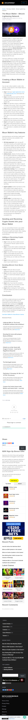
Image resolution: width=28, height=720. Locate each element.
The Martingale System (9, 362)
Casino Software (8, 667)
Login (24, 418)
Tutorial (5, 635)
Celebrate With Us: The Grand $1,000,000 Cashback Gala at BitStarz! (13, 323)
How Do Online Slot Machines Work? (11, 546)
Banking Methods (8, 669)
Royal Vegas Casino (14, 494)
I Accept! (5, 718)
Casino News (6, 626)
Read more (17, 329)
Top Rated (8, 483)
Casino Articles (7, 18)
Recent (20, 483)
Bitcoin (8, 400)
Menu (23, 2)
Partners (4, 714)
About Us (4, 711)
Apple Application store (18, 92)
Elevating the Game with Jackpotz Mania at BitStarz (12, 335)
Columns (5, 629)
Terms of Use (5, 700)
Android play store (12, 93)
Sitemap (4, 709)
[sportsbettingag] (13, 531)
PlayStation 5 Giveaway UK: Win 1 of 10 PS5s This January (13, 374)
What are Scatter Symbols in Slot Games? (12, 552)
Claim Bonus (14, 480)
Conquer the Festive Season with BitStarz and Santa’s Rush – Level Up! (13, 387)
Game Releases (7, 632)
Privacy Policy (5, 703)
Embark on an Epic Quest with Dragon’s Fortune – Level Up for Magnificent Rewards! (12, 349)
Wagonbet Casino (13, 515)
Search (4, 445)
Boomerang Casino (14, 508)
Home (3, 9)
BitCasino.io (12, 501)
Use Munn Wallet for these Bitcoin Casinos (13, 314)
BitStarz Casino (13, 487)
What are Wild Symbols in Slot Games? (12, 549)
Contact (4, 706)
